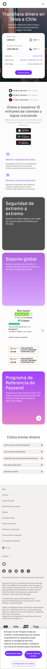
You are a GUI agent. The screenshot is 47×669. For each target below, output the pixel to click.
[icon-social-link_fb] (4, 571)
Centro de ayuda (8, 501)
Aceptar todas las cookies (33, 654)
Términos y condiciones (11, 529)
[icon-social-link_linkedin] (22, 571)
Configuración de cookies (23, 664)
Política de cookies (9, 524)
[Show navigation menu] (43, 4)
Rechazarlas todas (13, 653)
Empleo (5, 512)
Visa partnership (8, 518)
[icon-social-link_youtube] (16, 571)
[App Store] (23, 130)
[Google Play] (23, 136)
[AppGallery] (23, 143)
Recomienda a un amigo (11, 506)
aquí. (38, 585)
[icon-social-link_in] (10, 571)
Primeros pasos (23, 73)
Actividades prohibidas (11, 541)
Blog (4, 489)
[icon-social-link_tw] (28, 571)
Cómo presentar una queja (11, 535)
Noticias (5, 495)
